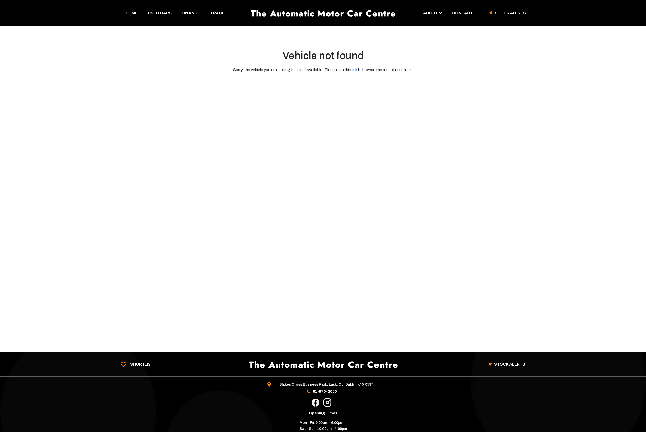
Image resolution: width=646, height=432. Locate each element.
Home (132, 13)
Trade (217, 13)
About (430, 13)
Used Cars (160, 13)
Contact (462, 13)
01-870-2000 (325, 391)
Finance (191, 13)
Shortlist (141, 364)
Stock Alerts (510, 13)
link (354, 70)
